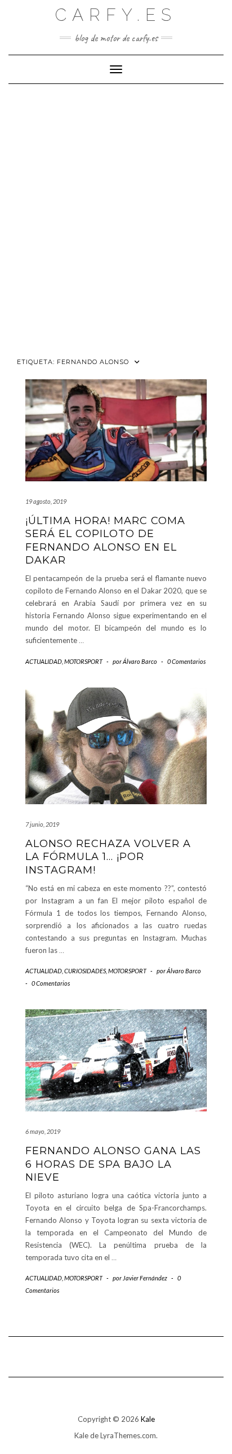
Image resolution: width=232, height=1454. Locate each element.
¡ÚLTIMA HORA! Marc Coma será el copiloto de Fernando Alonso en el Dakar (105, 540)
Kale (148, 1419)
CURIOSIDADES (85, 970)
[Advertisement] (116, 214)
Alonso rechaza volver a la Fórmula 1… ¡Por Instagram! (108, 856)
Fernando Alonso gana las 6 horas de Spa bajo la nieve (113, 1164)
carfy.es (116, 15)
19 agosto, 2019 (45, 501)
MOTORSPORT (83, 661)
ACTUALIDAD (43, 661)
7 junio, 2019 (42, 824)
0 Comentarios (186, 661)
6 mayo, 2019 (42, 1131)
